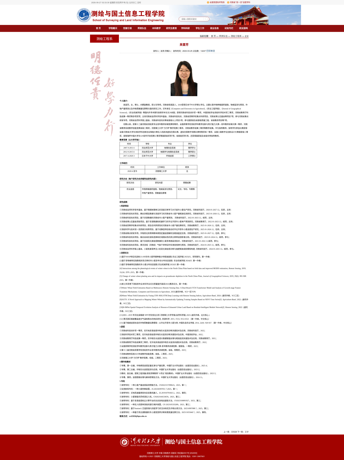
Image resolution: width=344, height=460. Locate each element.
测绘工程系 (236, 36)
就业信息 (214, 28)
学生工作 (200, 28)
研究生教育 (171, 28)
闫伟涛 (234, 432)
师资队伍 (142, 28)
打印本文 (210, 51)
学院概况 (113, 28)
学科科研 (185, 28)
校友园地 (243, 28)
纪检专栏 (229, 28)
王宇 (247, 432)
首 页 (98, 28)
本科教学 (156, 28)
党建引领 (127, 28)
